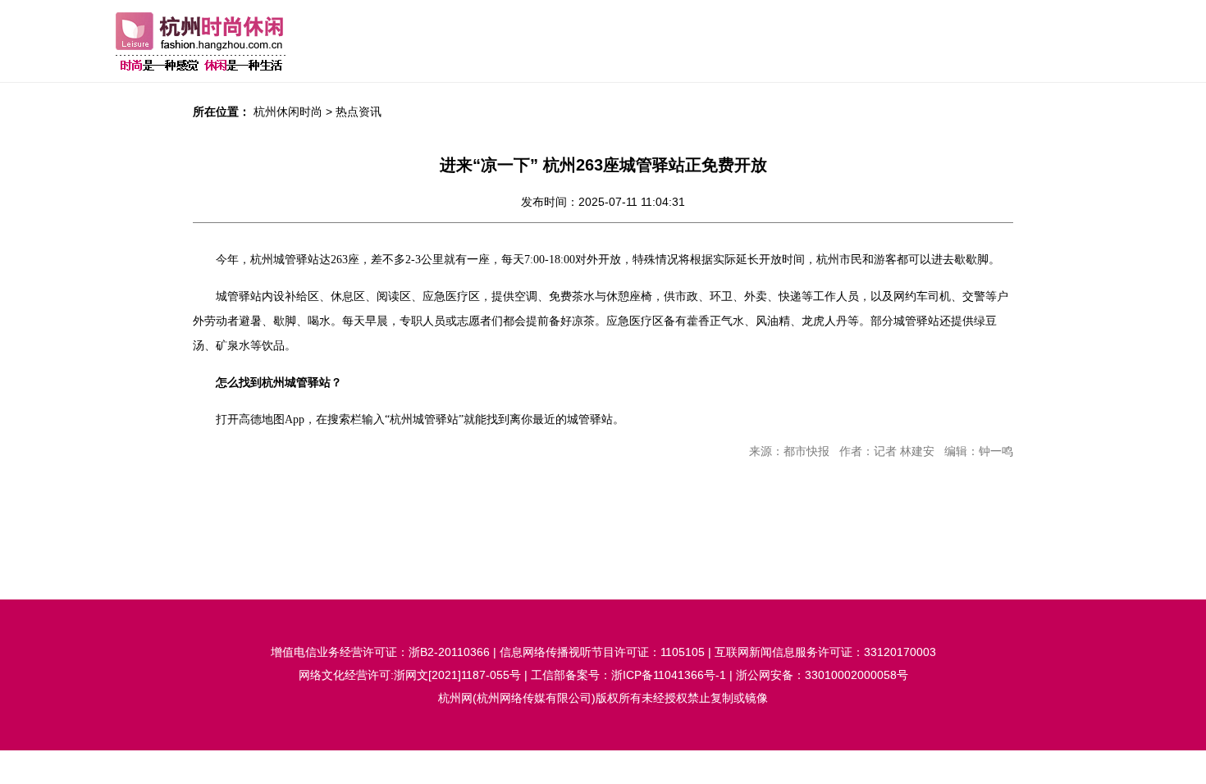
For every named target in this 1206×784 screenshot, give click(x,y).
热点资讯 (358, 111)
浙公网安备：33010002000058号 (822, 674)
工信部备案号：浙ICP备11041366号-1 (628, 674)
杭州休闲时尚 (288, 111)
